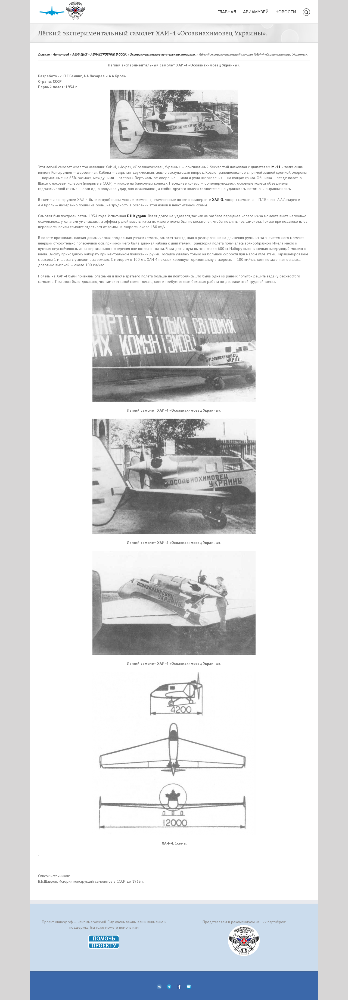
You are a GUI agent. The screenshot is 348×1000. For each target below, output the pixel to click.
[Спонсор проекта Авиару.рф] (244, 940)
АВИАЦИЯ (79, 54)
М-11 (276, 166)
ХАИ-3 (217, 199)
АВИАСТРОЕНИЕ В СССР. (108, 54)
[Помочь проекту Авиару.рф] (104, 936)
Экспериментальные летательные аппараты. (162, 54)
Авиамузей (61, 54)
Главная (43, 54)
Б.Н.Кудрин (136, 215)
